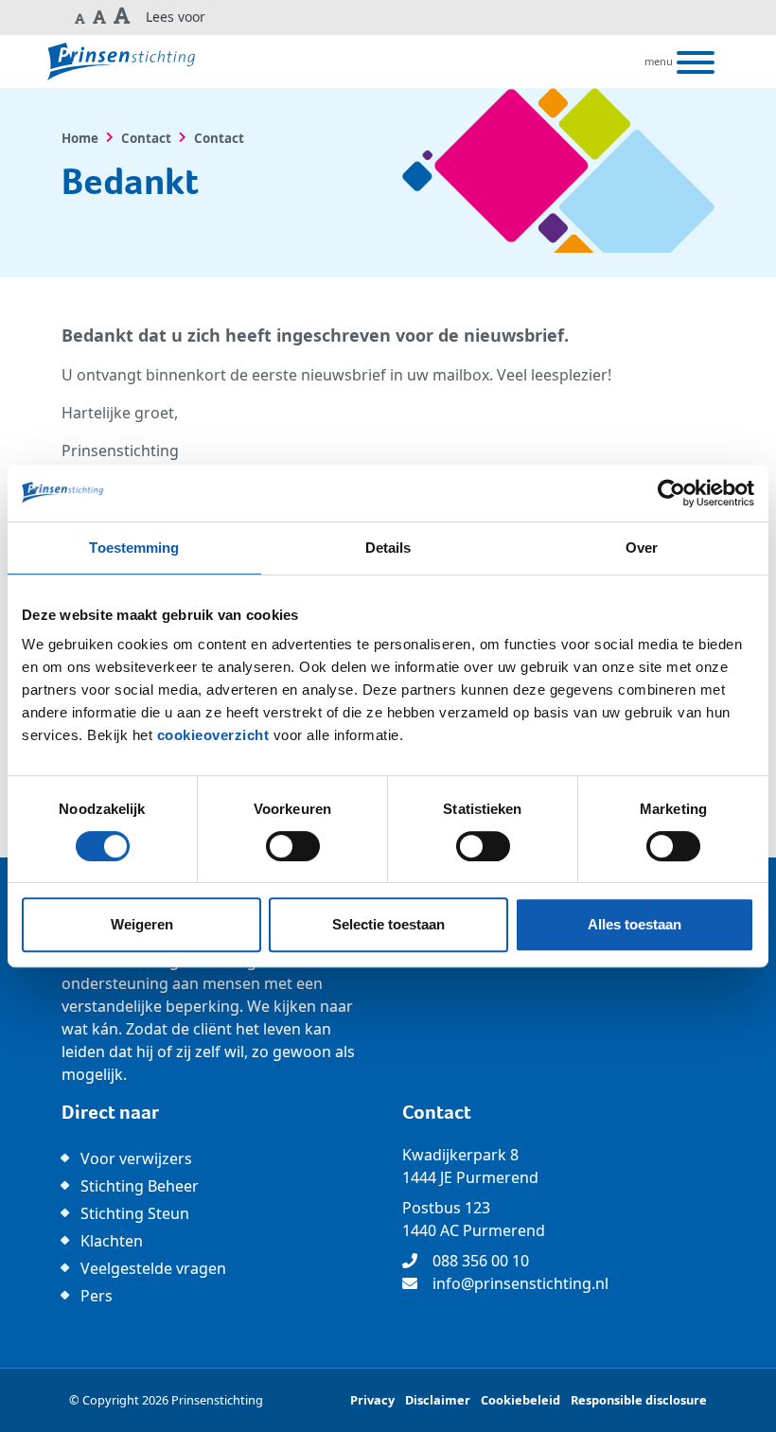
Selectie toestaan (388, 924)
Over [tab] (642, 547)
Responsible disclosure (639, 1399)
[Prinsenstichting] (121, 61)
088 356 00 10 (480, 1260)
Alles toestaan (634, 924)
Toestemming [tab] (134, 547)
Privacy (372, 1399)
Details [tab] (388, 547)
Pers (96, 1295)
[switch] (293, 846)
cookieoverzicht (213, 735)
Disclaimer (437, 1399)
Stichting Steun (134, 1213)
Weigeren (142, 924)
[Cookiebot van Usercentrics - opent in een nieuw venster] (671, 493)
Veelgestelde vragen (153, 1268)
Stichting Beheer (139, 1186)
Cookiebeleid (520, 1399)
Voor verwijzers (136, 1158)
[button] (80, 17)
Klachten (111, 1240)
